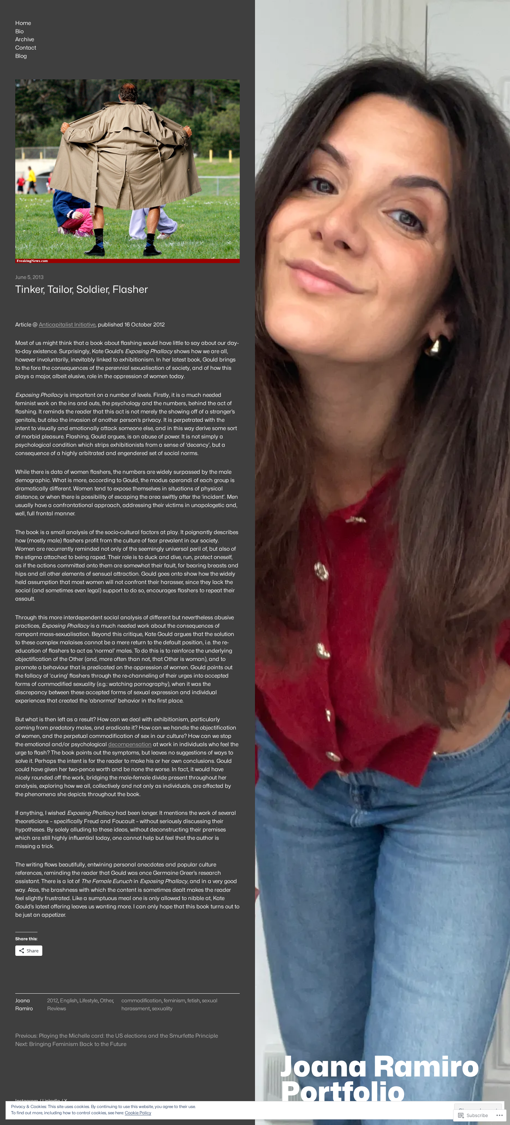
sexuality (162, 1008)
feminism (174, 1000)
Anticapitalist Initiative (67, 324)
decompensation (130, 744)
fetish (193, 1000)
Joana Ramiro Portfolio (379, 1079)
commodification (141, 1000)
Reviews (56, 1008)
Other (106, 1000)
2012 (52, 1000)
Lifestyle (88, 1000)
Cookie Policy (138, 1112)
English (68, 1000)
